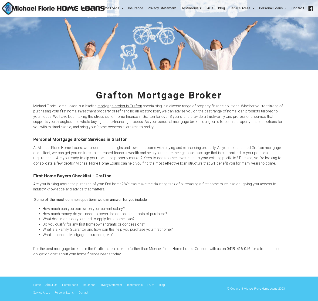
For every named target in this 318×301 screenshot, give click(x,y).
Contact (83, 292)
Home (37, 285)
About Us (51, 285)
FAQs (150, 285)
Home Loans (70, 285)
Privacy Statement (111, 285)
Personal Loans (64, 292)
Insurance (89, 285)
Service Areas (41, 292)
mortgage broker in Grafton (120, 106)
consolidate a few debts (53, 163)
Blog (162, 285)
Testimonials (135, 285)
